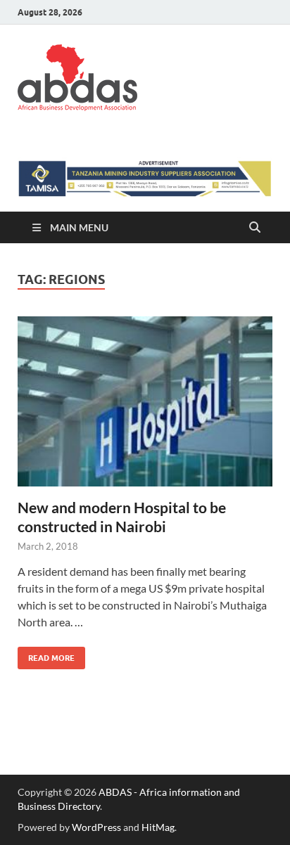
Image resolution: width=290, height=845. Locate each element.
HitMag (158, 827)
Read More (46, 655)
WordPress (96, 827)
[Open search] (254, 228)
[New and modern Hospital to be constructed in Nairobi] (145, 401)
